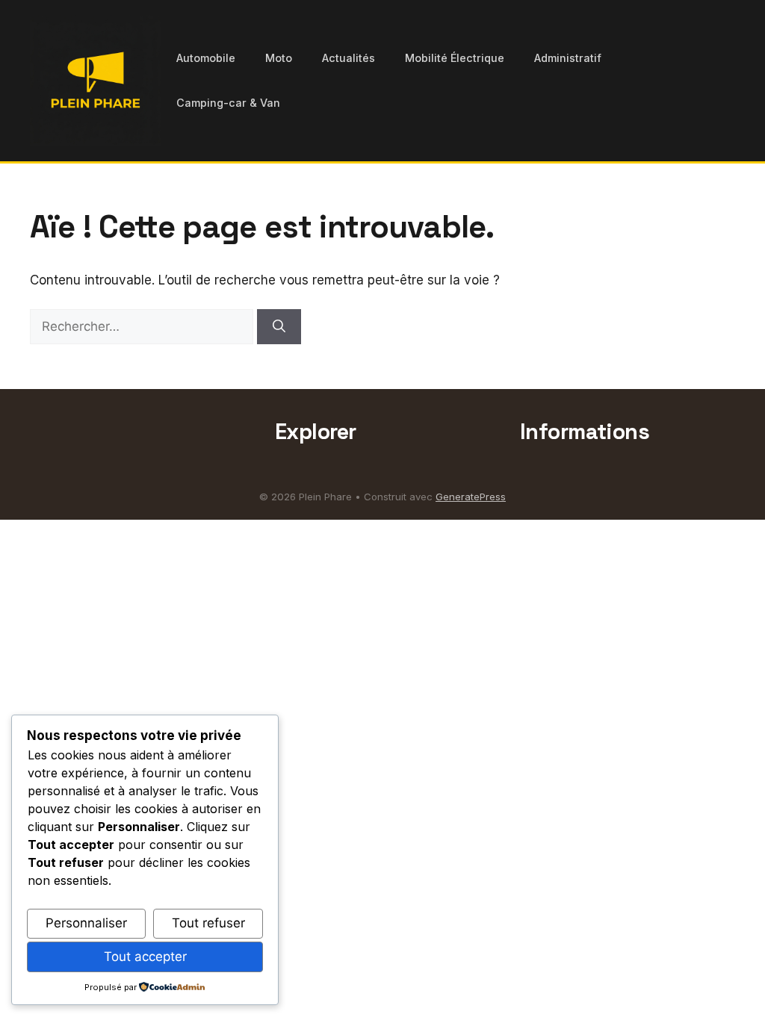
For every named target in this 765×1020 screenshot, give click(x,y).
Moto (278, 58)
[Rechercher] (279, 327)
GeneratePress (471, 497)
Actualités (348, 58)
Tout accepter (145, 956)
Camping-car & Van (228, 102)
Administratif (567, 58)
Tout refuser (208, 922)
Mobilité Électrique (454, 58)
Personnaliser (86, 922)
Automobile (205, 58)
